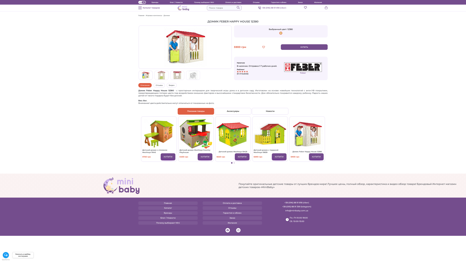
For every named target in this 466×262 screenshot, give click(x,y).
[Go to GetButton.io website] (6, 259)
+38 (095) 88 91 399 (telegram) (296, 206)
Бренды (155, 2)
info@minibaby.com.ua (296, 210)
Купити (168, 157)
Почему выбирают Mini (204, 2)
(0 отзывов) (242, 74)
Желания (318, 2)
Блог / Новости (176, 2)
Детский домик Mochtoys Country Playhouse (194, 151)
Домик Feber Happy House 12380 (307, 152)
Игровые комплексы (154, 15)
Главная (141, 15)
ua (140, 2)
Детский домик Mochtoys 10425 (233, 152)
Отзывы (256, 2)
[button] (232, 163)
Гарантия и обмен (278, 2)
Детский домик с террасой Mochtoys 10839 (266, 151)
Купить (304, 47)
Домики (167, 15)
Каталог (168, 208)
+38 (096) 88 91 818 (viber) (274, 8)
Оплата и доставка (233, 2)
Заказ (300, 2)
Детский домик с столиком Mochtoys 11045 (154, 151)
